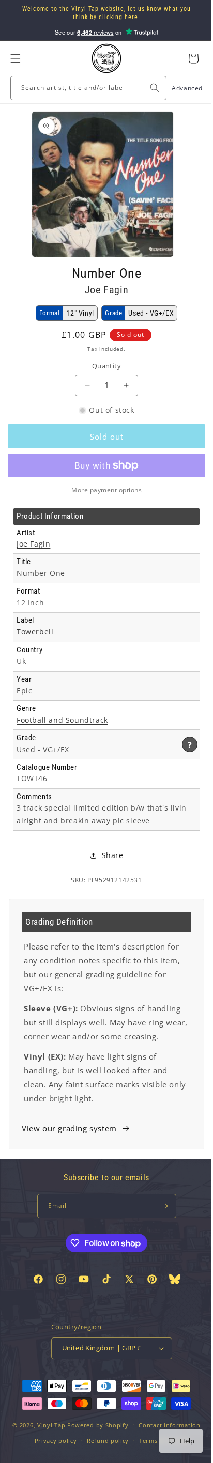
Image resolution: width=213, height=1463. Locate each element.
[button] (15, 58)
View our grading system (69, 1142)
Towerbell (35, 631)
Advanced (179, 88)
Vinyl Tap (47, 1456)
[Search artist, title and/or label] (146, 87)
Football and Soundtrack (62, 720)
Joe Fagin (102, 290)
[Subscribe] (160, 1220)
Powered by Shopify (94, 1456)
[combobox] (84, 88)
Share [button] (108, 855)
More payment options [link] (103, 490)
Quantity (102, 365)
